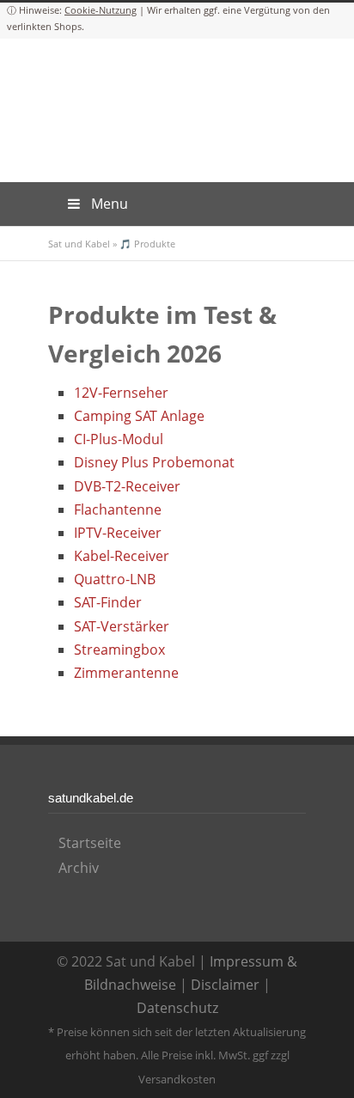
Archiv (78, 867)
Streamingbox (119, 649)
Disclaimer (225, 984)
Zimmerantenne (126, 672)
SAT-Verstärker (121, 626)
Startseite (89, 842)
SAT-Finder (108, 602)
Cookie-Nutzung (100, 9)
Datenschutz (177, 1007)
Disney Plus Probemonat (154, 462)
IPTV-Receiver (118, 532)
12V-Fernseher (121, 392)
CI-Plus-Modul (118, 439)
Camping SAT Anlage (139, 415)
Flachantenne (118, 509)
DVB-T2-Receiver (127, 486)
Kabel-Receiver (121, 555)
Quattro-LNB (115, 579)
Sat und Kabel (79, 243)
